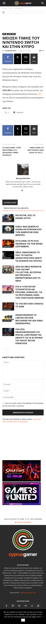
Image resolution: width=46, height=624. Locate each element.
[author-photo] (23, 175)
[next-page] (7, 349)
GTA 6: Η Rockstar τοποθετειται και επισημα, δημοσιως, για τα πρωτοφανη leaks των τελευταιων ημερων (29, 292)
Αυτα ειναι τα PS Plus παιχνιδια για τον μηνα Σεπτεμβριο (29, 244)
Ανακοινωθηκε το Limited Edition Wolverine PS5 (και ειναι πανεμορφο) (29, 319)
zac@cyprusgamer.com (28, 593)
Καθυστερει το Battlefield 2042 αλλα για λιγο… (36, 150)
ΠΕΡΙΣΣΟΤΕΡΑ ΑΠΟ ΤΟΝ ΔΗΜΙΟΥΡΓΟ (16, 208)
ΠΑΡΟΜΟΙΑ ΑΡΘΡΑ (10, 202)
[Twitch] (38, 606)
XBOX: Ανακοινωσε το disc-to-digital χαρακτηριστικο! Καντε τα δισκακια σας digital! (28, 256)
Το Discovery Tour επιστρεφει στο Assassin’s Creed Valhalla (11, 151)
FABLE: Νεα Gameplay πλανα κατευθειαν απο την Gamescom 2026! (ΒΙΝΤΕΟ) (28, 230)
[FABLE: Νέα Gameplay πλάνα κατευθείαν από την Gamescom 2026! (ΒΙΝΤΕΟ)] (8, 229)
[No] (43, 616)
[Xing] (23, 190)
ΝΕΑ (10, 8)
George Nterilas (10, 50)
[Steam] (25, 606)
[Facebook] (6, 606)
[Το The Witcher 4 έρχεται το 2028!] (8, 306)
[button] (4, 3)
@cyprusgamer (23, 522)
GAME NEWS (18, 8)
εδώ (39, 94)
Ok (23, 620)
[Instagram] (12, 605)
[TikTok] (32, 606)
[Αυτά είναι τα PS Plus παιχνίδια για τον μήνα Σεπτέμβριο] (8, 244)
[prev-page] (3, 349)
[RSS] (19, 606)
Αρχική (4, 8)
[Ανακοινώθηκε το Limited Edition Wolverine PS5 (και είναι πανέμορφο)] (8, 318)
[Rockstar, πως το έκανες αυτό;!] (8, 218)
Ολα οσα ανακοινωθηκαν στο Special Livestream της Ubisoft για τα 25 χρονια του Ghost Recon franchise (29, 336)
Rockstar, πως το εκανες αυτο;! (25, 217)
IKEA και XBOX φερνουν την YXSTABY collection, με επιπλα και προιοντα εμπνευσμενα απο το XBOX (28, 273)
